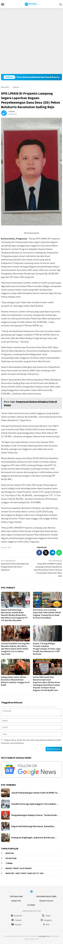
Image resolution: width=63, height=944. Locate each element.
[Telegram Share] (52, 553)
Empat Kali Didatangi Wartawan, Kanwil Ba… (33, 826)
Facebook (18, 915)
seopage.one (44, 936)
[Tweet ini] (46, 553)
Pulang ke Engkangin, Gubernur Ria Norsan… (34, 837)
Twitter (48, 915)
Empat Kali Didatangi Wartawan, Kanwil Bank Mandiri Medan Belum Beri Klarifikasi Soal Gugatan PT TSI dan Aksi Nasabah (14, 615)
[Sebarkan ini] (39, 553)
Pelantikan (10, 858)
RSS (47, 924)
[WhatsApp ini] (59, 553)
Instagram (48, 920)
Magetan (9, 853)
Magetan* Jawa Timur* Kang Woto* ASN (24, 873)
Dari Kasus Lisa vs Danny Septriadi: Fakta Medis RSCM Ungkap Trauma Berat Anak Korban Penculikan (47, 614)
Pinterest (18, 920)
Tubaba (8, 863)
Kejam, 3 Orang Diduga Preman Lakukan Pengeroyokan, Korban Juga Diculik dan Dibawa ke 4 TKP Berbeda (47, 648)
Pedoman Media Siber (46, 896)
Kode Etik (16, 901)
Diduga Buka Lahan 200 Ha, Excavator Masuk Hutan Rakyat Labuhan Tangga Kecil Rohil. (15, 681)
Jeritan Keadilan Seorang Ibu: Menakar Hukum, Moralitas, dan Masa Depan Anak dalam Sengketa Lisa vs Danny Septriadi (15, 648)
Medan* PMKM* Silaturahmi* (18, 868)
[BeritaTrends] (31, 4)
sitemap (31, 905)
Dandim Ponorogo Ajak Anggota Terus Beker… (34, 804)
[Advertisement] (31, 41)
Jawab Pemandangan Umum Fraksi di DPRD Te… (35, 792)
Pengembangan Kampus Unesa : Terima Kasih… (35, 815)
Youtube (18, 924)
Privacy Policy (46, 901)
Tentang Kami (16, 896)
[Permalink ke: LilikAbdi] (4, 112)
